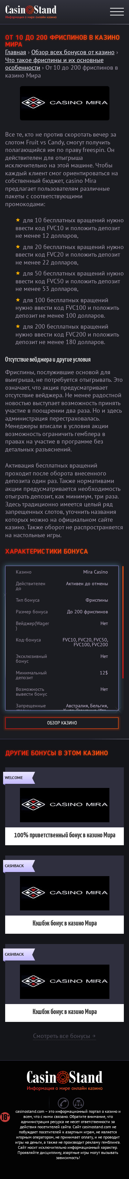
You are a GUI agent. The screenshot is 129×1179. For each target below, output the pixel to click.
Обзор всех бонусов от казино (73, 52)
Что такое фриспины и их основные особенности (54, 64)
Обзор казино (62, 723)
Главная (15, 52)
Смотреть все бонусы (64, 1036)
